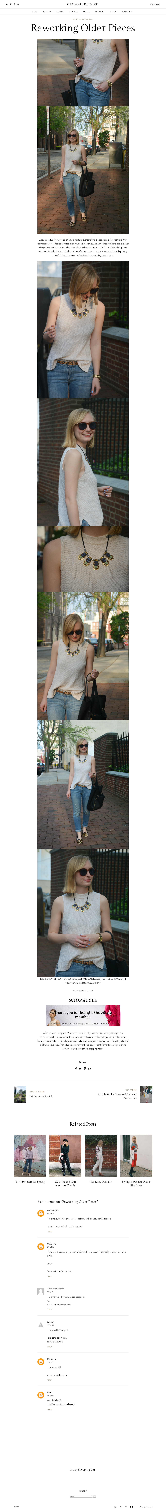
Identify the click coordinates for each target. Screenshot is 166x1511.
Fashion (74, 11)
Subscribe (155, 4)
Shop (112, 11)
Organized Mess (83, 4)
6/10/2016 (50, 1362)
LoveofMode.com (63, 1271)
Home (35, 11)
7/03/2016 (50, 1395)
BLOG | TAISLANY (55, 1341)
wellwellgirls (53, 1211)
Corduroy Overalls (100, 1181)
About (46, 11)
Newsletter (128, 11)
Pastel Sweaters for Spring (30, 1181)
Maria (50, 1392)
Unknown (51, 1244)
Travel (86, 11)
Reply (49, 1231)
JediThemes (149, 1507)
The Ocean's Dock (55, 1289)
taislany (51, 1322)
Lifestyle (99, 11)
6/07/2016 (50, 1214)
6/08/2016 (50, 1247)
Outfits (60, 11)
